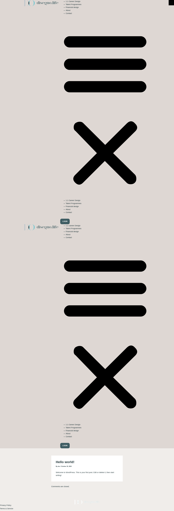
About (68, 10)
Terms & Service (6, 509)
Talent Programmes (73, 4)
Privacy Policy (5, 505)
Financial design (72, 7)
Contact (69, 13)
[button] (171, 2)
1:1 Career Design (73, 1)
